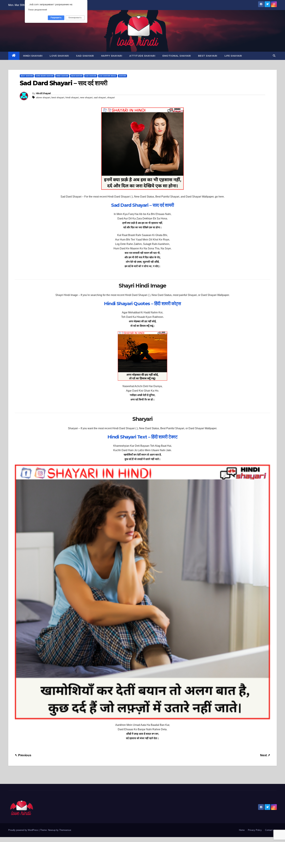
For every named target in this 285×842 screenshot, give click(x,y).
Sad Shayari (85, 55)
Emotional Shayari (176, 55)
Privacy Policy (255, 830)
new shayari (86, 97)
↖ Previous (23, 755)
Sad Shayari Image (107, 76)
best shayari (57, 97)
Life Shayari (233, 55)
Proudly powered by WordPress (23, 830)
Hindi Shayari (33, 55)
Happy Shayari (111, 55)
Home (242, 830)
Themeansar (65, 830)
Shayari (122, 76)
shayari (111, 97)
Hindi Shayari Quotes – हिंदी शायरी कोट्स (142, 303)
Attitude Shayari (142, 55)
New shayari (76, 76)
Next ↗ (265, 755)
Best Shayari (207, 55)
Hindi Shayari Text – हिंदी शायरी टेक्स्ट (142, 437)
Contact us (270, 830)
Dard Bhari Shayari (44, 76)
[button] (274, 55)
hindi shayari (72, 97)
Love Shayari (59, 55)
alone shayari (43, 97)
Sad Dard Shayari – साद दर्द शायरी (142, 205)
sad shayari (100, 97)
